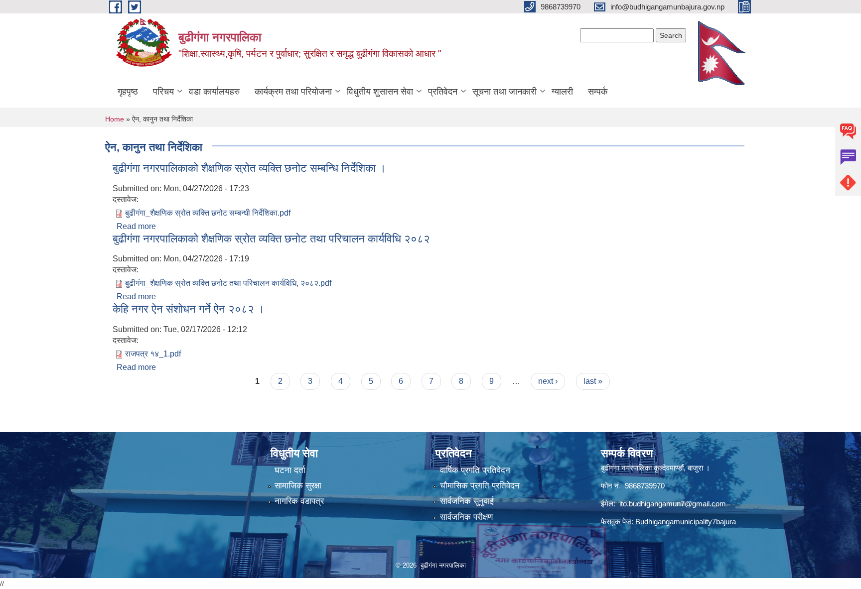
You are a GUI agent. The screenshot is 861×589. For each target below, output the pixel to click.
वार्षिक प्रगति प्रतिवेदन (475, 470)
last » (592, 381)
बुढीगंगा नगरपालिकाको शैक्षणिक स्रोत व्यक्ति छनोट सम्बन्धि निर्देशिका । (249, 168)
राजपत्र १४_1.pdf (153, 354)
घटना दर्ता (290, 470)
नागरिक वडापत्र (299, 501)
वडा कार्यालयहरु (214, 92)
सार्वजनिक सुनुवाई (467, 501)
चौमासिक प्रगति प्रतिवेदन (480, 485)
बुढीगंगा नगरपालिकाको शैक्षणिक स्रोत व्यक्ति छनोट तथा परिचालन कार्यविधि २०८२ (271, 239)
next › (548, 381)
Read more (136, 226)
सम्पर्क (597, 92)
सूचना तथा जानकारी (504, 92)
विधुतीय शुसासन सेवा (380, 92)
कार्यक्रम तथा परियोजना (293, 92)
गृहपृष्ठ (128, 92)
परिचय (163, 92)
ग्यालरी (562, 92)
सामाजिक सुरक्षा (298, 485)
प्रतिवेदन (442, 92)
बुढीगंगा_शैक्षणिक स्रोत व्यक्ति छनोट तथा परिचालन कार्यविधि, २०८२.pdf (228, 283)
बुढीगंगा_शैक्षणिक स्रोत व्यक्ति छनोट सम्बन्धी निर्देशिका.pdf (207, 213)
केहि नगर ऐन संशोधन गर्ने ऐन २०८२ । (189, 309)
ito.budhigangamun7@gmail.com (672, 503)
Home (114, 119)
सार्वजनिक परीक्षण (466, 517)
